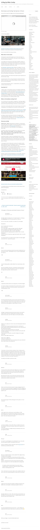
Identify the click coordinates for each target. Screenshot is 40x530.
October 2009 (31, 276)
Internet (30, 44)
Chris (6, 395)
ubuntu (36, 139)
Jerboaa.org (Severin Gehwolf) (33, 163)
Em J (29, 156)
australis (33, 125)
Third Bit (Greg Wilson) (32, 170)
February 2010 (31, 272)
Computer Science (11, 196)
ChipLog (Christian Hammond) (33, 151)
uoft (32, 140)
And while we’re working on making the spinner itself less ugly (11, 48)
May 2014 (30, 232)
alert (35, 124)
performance (17, 198)
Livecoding (30, 47)
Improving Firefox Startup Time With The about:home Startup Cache (33, 108)
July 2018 (30, 210)
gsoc (33, 131)
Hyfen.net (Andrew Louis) (32, 158)
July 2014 (30, 230)
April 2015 (30, 224)
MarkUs (30, 133)
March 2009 (30, 284)
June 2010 (30, 267)
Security (30, 59)
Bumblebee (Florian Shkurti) (33, 150)
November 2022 (31, 201)
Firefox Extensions (31, 42)
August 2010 (31, 265)
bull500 (6, 319)
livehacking (35, 132)
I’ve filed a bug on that (20, 117)
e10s (4, 198)
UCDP (30, 140)
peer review (37, 134)
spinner (20, 198)
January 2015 (31, 228)
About (6, 6)
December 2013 (31, 235)
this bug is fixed (13, 125)
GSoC (30, 43)
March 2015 (30, 225)
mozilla (12, 198)
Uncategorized (31, 69)
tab (22, 198)
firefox (10, 198)
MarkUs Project (31, 177)
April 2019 (30, 206)
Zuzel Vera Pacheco (32, 171)
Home (2, 6)
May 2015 (30, 223)
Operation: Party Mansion (33, 51)
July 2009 (30, 280)
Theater (30, 64)
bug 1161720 (21, 444)
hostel (34, 131)
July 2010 (30, 266)
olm (34, 134)
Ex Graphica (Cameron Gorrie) (33, 157)
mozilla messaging (31, 134)
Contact (10, 6)
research (32, 136)
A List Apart (30, 195)
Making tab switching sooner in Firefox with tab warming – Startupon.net (33, 93)
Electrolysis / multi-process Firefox (8, 67)
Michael (6, 345)
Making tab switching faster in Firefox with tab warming (33, 77)
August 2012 (31, 244)
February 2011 (31, 258)
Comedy (30, 35)
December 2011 (31, 250)
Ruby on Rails (31, 58)
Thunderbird (31, 65)
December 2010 (31, 260)
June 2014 (30, 231)
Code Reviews (31, 34)
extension (36, 129)
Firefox (15, 196)
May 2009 (30, 282)
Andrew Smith (31, 147)
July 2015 (30, 221)
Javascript (30, 132)
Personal (30, 52)
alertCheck (30, 33)
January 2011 (31, 259)
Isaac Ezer (30, 162)
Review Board (31, 57)
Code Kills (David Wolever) (33, 153)
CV (14, 6)
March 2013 (30, 239)
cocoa (35, 125)
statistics (30, 138)
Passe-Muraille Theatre (32, 186)
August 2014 (31, 229)
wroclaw (36, 140)
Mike (6, 243)
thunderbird (32, 139)
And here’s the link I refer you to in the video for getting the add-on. (11, 184)
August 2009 (31, 279)
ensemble (30, 129)
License (18, 6)
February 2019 (31, 208)
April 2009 (30, 283)
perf (14, 198)
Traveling (30, 66)
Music (30, 49)
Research (30, 56)
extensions (30, 130)
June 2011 (30, 254)
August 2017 (31, 217)
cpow (34, 127)
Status (30, 62)
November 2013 (31, 236)
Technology (20, 196)
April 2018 (30, 213)
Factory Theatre (31, 185)
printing (30, 136)
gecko (37, 130)
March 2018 (30, 214)
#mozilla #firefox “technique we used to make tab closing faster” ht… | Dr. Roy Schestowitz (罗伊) (34, 80)
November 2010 (31, 261)
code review (32, 126)
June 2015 (30, 222)
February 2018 (31, 215)
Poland (30, 55)
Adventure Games (31, 32)
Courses (30, 37)
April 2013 (30, 238)
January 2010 (31, 273)
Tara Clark (30, 169)
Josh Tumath (7, 295)
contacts (31, 127)
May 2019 (30, 205)
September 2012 (31, 243)
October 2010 (31, 262)
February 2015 (31, 227)
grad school (30, 131)
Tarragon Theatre (31, 187)
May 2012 (30, 247)
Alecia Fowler (31, 146)
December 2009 (31, 274)
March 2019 (30, 207)
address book (32, 124)
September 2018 (31, 209)
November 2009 (31, 275)
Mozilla (18, 196)
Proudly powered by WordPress (5, 528)
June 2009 (30, 281)
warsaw (34, 140)
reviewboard (32, 137)
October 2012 (31, 242)
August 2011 (31, 253)
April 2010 (30, 269)
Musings (30, 50)
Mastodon (30, 164)
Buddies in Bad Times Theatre (33, 184)
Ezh (6, 489)
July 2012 (30, 245)
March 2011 (30, 257)
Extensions (30, 40)
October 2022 (31, 202)
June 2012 (30, 246)
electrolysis (6, 198)
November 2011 (31, 251)
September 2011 (31, 252)
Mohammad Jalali (31, 165)
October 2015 (31, 220)
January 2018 (31, 216)
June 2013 (30, 237)
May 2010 (30, 268)
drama (36, 127)
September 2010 (31, 264)
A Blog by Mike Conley (8, 2)
